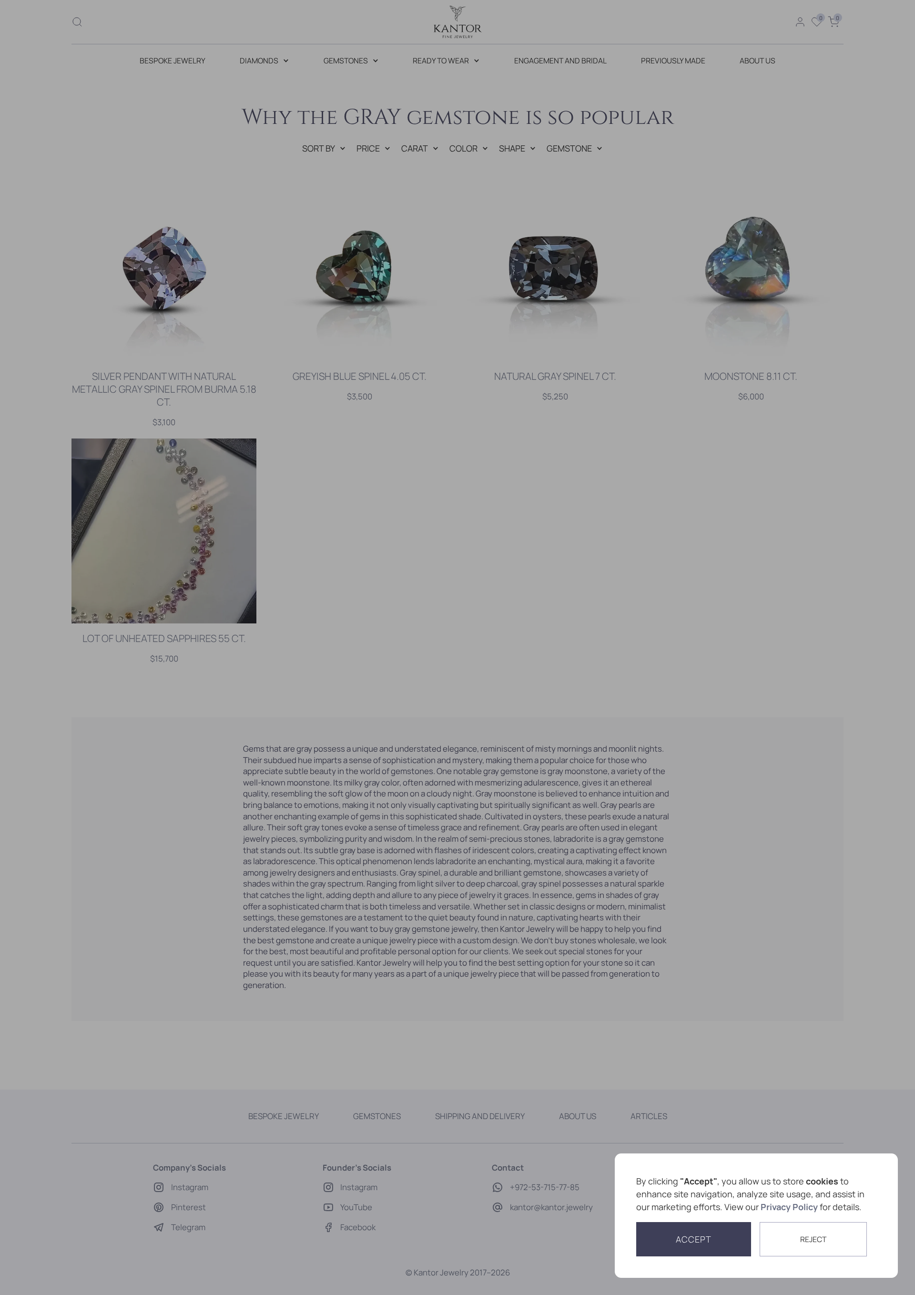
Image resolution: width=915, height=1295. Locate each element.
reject (813, 1239)
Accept (694, 1239)
